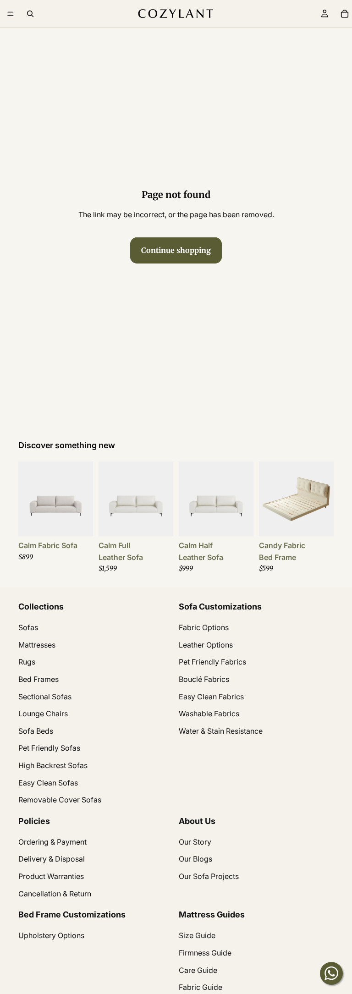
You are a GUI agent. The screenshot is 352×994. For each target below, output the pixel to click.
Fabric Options (204, 627)
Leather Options (206, 644)
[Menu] (10, 13)
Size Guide (197, 935)
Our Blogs (195, 859)
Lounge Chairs (43, 713)
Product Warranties (51, 876)
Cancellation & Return (54, 893)
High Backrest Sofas (53, 765)
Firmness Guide (205, 952)
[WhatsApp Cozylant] (331, 973)
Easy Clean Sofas (48, 782)
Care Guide (198, 970)
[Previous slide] (28, 499)
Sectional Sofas (45, 696)
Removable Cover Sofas (59, 799)
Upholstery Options (51, 935)
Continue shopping (176, 250)
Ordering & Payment (52, 841)
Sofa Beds (35, 731)
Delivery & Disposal (51, 859)
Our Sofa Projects (209, 876)
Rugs (26, 662)
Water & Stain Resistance (221, 731)
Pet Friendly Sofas (49, 748)
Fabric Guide (200, 987)
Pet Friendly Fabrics (212, 662)
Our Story (195, 841)
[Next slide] (83, 499)
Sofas (28, 627)
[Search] (30, 14)
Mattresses (36, 644)
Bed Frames (38, 679)
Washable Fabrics (209, 713)
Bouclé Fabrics (204, 679)
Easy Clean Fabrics (211, 696)
